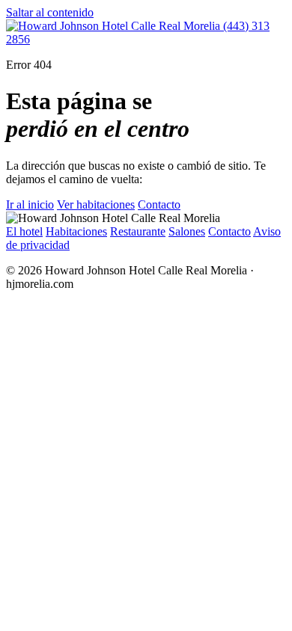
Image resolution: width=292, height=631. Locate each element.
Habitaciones (76, 231)
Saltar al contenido (50, 12)
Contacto (159, 204)
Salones (186, 231)
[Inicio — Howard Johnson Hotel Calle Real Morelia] (114, 25)
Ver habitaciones (96, 204)
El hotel (24, 231)
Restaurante (137, 231)
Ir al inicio (30, 204)
